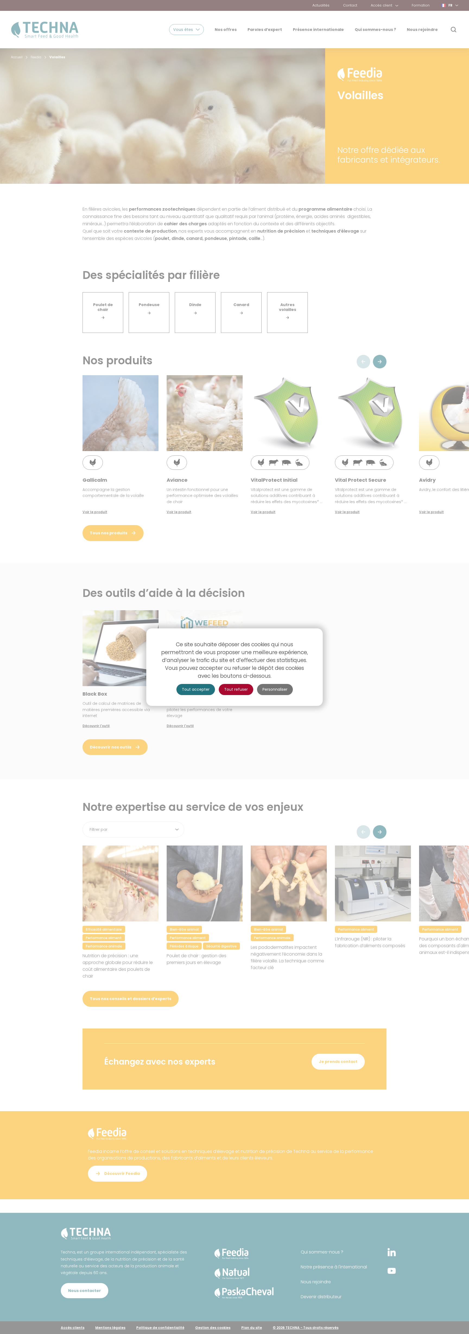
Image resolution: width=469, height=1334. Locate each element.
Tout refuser (236, 689)
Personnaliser (274, 689)
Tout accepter (196, 689)
